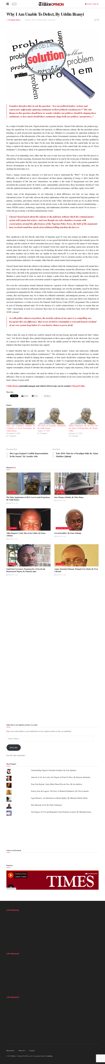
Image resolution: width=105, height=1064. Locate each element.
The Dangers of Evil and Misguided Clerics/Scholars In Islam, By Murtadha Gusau (61, 812)
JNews (13, 1056)
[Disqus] (52, 618)
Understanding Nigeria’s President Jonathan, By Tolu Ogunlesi (53, 770)
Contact (32, 1050)
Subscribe (14, 747)
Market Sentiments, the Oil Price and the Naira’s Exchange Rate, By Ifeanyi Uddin (83, 428)
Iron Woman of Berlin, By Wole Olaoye (68, 497)
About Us (21, 1050)
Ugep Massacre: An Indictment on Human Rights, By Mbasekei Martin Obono (59, 798)
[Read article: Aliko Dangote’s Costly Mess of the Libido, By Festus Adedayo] (28, 519)
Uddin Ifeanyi (12, 385)
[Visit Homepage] (51, 3)
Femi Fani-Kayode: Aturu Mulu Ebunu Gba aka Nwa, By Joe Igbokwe (56, 784)
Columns (12, 492)
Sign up (96, 4)
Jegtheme (49, 1056)
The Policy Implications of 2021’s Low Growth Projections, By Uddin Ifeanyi (28, 498)
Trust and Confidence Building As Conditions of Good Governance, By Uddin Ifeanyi (20, 428)
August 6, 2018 (30, 20)
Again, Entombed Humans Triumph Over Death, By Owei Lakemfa (76, 570)
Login (89, 4)
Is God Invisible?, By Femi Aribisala (67, 533)
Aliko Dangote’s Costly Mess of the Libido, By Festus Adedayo (25, 534)
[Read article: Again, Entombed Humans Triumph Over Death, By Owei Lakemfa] (76, 555)
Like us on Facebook (13, 850)
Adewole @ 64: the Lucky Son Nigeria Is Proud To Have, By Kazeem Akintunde (60, 777)
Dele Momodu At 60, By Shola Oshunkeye (46, 805)
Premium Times (14, 19)
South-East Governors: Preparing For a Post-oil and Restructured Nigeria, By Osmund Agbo (25, 570)
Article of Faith (63, 528)
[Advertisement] (52, 832)
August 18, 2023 (13, 503)
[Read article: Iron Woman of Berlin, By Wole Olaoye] (76, 484)
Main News (10, 1050)
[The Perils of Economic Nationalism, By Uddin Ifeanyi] (52, 416)
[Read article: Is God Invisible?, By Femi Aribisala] (76, 519)
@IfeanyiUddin (78, 385)
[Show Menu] (7, 4)
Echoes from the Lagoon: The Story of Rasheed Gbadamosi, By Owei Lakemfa (60, 791)
